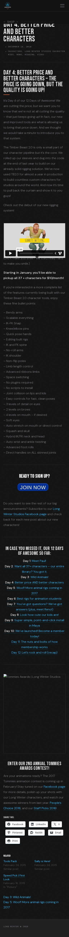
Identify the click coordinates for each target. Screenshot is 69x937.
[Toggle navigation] (62, 5)
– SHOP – (11, 21)
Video (40, 54)
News (19, 54)
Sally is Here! (42, 861)
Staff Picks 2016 (45, 808)
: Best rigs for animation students (34, 599)
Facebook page (54, 787)
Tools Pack (10, 861)
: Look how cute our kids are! (35, 615)
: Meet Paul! (34, 561)
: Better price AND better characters (34, 582)
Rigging (29, 54)
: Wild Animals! (34, 577)
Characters (15, 51)
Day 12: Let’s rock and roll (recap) (35, 652)
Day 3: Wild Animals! (17, 897)
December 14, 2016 (20, 46)
